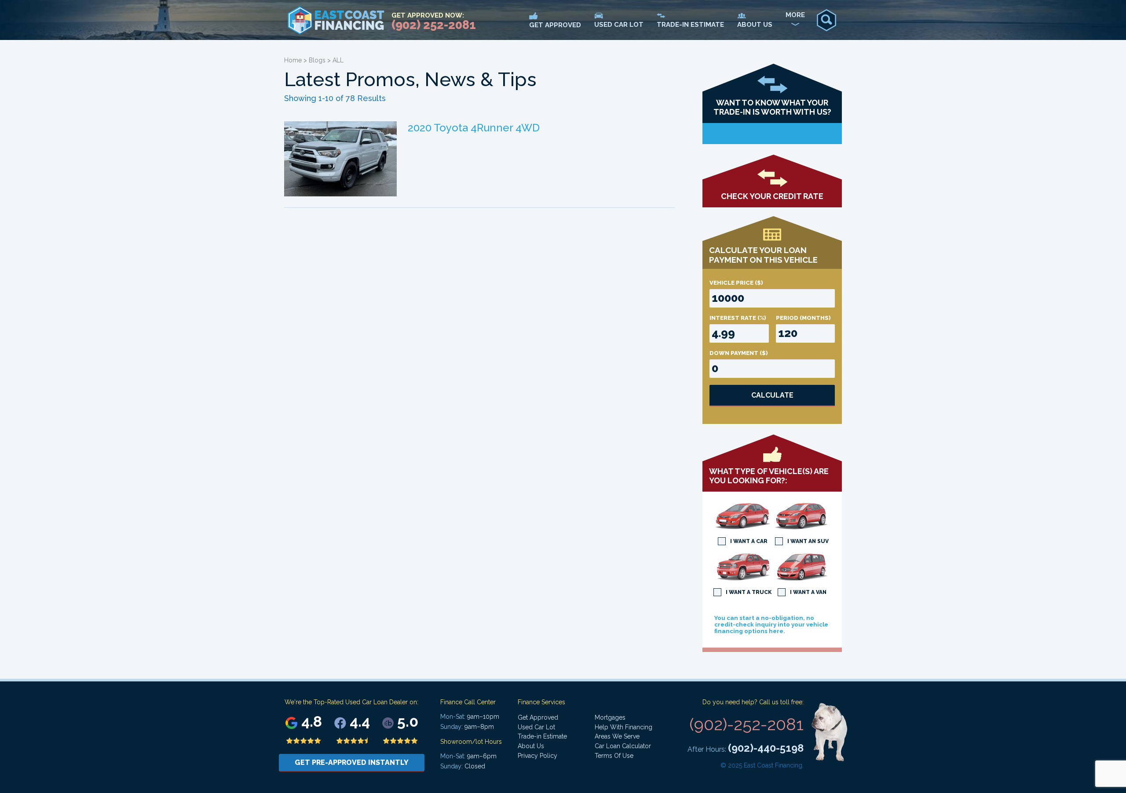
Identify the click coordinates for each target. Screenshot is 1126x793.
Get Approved (538, 717)
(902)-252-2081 (746, 724)
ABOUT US (754, 25)
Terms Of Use (614, 755)
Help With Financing (623, 727)
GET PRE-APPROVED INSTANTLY (352, 762)
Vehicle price (736, 282)
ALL (338, 60)
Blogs (317, 60)
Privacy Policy (537, 755)
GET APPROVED (555, 25)
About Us (531, 746)
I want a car (749, 541)
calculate (772, 395)
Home (293, 60)
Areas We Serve (617, 736)
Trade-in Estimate (542, 736)
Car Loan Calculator (623, 746)
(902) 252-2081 (433, 25)
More (795, 15)
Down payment (738, 353)
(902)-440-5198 (766, 748)
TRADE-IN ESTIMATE (690, 25)
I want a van (808, 592)
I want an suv (808, 541)
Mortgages (610, 717)
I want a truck (748, 592)
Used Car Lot (536, 727)
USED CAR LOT (618, 25)
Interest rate (737, 318)
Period (803, 318)
